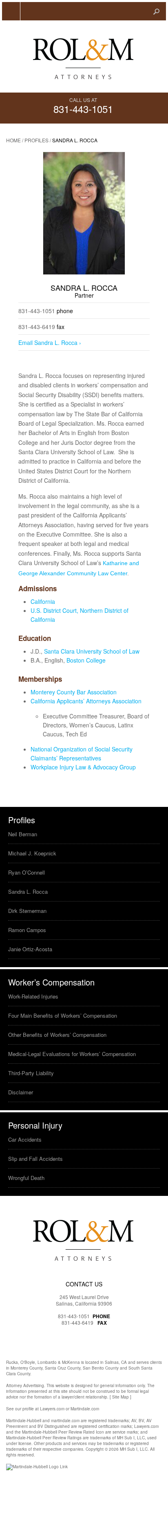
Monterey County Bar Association (74, 692)
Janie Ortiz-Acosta (30, 949)
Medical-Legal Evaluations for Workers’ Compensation (72, 1054)
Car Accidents (25, 1139)
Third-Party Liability (31, 1073)
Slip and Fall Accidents (35, 1158)
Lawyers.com (52, 1409)
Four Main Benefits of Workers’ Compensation (62, 1015)
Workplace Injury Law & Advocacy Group (83, 767)
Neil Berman (22, 834)
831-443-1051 (83, 109)
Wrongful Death (26, 1178)
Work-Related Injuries (33, 996)
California (43, 601)
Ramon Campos (27, 930)
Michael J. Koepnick (32, 853)
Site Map (120, 1397)
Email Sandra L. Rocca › (49, 342)
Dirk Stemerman (27, 911)
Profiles (36, 140)
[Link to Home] (84, 57)
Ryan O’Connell (26, 872)
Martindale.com (85, 1409)
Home (13, 140)
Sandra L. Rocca (28, 891)
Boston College (86, 660)
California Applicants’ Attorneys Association (88, 701)
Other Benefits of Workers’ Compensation (57, 1034)
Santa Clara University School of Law (91, 651)
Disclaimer (20, 1092)
